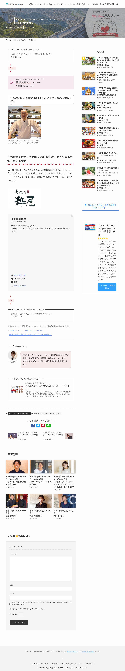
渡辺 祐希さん (31, 315)
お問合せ (54, 664)
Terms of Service (87, 651)
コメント (13, 554)
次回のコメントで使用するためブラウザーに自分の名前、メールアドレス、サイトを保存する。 (42, 603)
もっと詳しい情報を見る (107, 286)
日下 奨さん (31, 55)
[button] (117, 4)
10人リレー (44, 413)
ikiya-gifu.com (20, 286)
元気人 (58, 413)
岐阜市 (36, 413)
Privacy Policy (72, 651)
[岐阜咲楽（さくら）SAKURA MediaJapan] (14, 4)
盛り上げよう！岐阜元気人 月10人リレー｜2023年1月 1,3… (48, 386)
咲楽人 (52, 413)
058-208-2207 (20, 275)
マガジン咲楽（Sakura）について (72, 664)
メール (12, 594)
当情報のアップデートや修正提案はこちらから (26, 330)
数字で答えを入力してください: (32, 609)
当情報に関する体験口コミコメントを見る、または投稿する (30, 335)
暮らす (26, 27)
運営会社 (89, 664)
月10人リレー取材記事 (15, 27)
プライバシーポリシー (40, 664)
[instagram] (62, 659)
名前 (11, 585)
